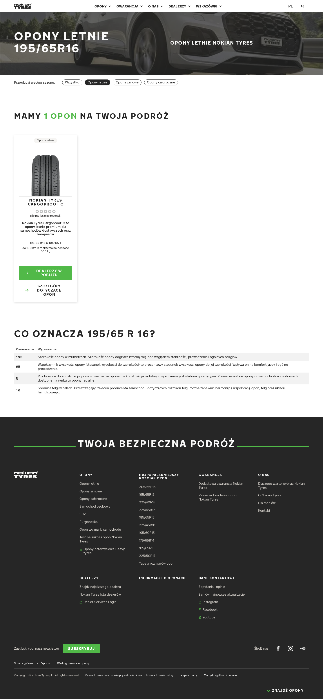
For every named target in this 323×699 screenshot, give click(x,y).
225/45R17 (147, 510)
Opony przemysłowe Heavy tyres (104, 551)
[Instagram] (290, 648)
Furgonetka (89, 522)
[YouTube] (303, 648)
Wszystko (72, 82)
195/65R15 (146, 494)
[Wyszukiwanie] (303, 6)
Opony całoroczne (161, 82)
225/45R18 (147, 525)
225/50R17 (147, 556)
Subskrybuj (81, 648)
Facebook (210, 609)
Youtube (209, 617)
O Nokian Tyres (269, 495)
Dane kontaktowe (217, 578)
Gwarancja (127, 6)
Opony (100, 6)
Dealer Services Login (99, 602)
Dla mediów (267, 503)
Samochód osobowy (95, 506)
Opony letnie (89, 483)
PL (290, 6)
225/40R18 (147, 502)
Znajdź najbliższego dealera (100, 587)
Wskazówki (206, 6)
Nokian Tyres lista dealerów (100, 594)
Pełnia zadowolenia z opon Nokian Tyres (218, 497)
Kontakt (264, 510)
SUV (83, 514)
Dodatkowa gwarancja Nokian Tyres (221, 486)
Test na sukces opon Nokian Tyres (101, 539)
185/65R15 (146, 517)
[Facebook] (278, 648)
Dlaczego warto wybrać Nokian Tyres (281, 486)
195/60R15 (147, 533)
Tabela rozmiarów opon (156, 563)
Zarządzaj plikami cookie (220, 675)
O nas (153, 6)
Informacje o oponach (162, 578)
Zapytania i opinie (212, 587)
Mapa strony (188, 675)
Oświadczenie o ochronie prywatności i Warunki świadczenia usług (129, 675)
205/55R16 (147, 487)
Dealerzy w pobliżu (49, 273)
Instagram (210, 602)
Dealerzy (177, 6)
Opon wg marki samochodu (100, 529)
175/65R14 (146, 540)
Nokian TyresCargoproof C (46, 202)
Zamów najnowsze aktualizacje (222, 594)
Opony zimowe (127, 82)
